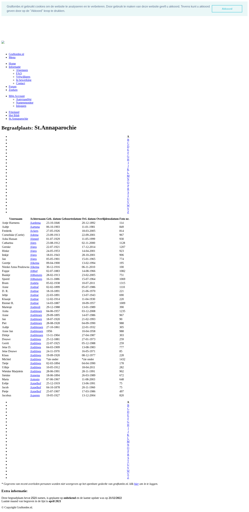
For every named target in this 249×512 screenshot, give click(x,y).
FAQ (19, 73)
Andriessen (36, 327)
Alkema (34, 262)
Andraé (34, 287)
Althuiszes (36, 275)
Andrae (34, 291)
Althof (34, 271)
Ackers (34, 230)
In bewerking (23, 80)
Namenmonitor (24, 102)
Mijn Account (17, 96)
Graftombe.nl (16, 54)
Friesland (14, 112)
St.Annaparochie (18, 118)
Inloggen (21, 105)
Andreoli (35, 307)
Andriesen (36, 311)
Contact (20, 83)
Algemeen (22, 70)
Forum (12, 86)
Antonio (35, 379)
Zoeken (13, 89)
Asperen (35, 395)
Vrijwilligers (23, 76)
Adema (34, 234)
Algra (33, 246)
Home (12, 63)
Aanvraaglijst (23, 99)
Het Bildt (14, 115)
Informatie (15, 66)
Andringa (35, 339)
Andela (34, 283)
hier (136, 483)
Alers (33, 242)
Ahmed (34, 238)
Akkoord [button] (227, 8)
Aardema (35, 222)
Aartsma (35, 226)
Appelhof (35, 383)
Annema (35, 375)
